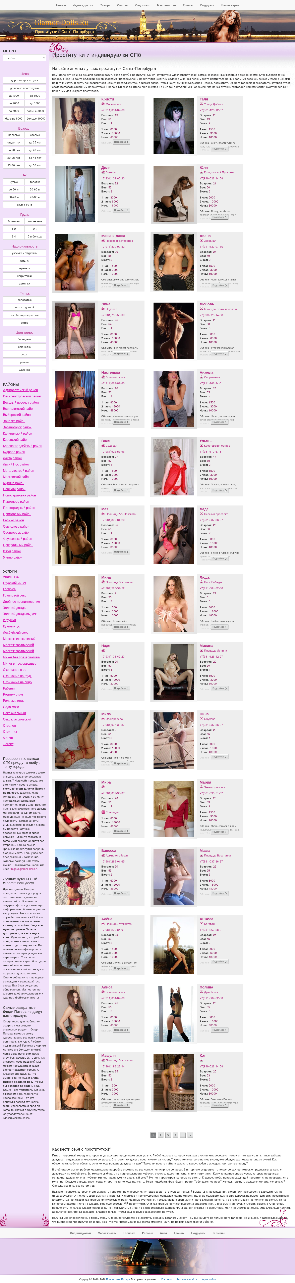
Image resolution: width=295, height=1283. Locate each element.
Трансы (188, 5)
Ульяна (206, 440)
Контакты (166, 1279)
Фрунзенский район (17, 538)
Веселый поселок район (21, 402)
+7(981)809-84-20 (113, 520)
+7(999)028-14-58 (211, 178)
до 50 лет (35, 165)
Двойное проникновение (21, 601)
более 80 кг (24, 205)
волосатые (25, 300)
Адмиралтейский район (20, 390)
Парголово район (16, 501)
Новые (61, 5)
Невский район (14, 489)
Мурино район (13, 483)
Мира (106, 782)
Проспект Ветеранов (119, 240)
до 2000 (14, 103)
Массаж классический (19, 638)
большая (14, 221)
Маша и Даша (113, 235)
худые (14, 182)
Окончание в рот (15, 669)
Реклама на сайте (187, 1279)
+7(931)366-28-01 (211, 930)
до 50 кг (14, 189)
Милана (206, 645)
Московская (113, 104)
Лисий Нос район (16, 464)
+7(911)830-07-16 (211, 247)
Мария (205, 782)
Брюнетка (24, 347)
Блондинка (25, 339)
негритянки (24, 276)
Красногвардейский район (22, 445)
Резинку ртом (13, 694)
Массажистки (166, 5)
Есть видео (113, 812)
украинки (24, 268)
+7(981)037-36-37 (211, 520)
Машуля (108, 1055)
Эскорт (105, 5)
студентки (13, 142)
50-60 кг (35, 189)
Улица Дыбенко (214, 104)
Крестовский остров (217, 445)
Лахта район (12, 458)
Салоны (122, 5)
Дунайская (211, 992)
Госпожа (9, 589)
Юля (204, 167)
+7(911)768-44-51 (211, 383)
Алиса (106, 987)
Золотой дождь (14, 607)
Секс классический (17, 719)
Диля (106, 167)
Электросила (114, 719)
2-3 (35, 229)
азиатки (24, 260)
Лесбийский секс (15, 632)
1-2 (14, 229)
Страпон (9, 725)
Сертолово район (16, 526)
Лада (204, 509)
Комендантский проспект (220, 309)
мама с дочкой (24, 307)
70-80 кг (35, 197)
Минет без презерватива (21, 657)
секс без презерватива (24, 315)
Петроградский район (19, 507)
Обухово (209, 719)
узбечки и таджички (24, 253)
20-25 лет (13, 158)
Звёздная (210, 240)
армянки (24, 283)
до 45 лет (35, 158)
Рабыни (9, 688)
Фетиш (8, 737)
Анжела (206, 372)
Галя (204, 99)
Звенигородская (214, 787)
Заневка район (14, 420)
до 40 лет (35, 150)
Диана (205, 235)
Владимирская (115, 377)
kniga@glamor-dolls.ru (24, 869)
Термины (218, 1233)
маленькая (35, 221)
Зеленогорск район (17, 427)
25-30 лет (13, 165)
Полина (206, 987)
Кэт (203, 1055)
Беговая (111, 172)
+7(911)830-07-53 (113, 247)
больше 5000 (35, 111)
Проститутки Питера (118, 1279)
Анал (163, 1233)
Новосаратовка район (19, 495)
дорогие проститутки (24, 80)
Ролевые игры (13, 700)
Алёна (106, 918)
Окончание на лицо (17, 682)
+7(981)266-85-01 (113, 930)
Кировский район (15, 439)
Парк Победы (213, 582)
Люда (205, 577)
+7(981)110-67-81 (211, 451)
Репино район (13, 520)
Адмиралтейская (117, 855)
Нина (204, 713)
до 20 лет (14, 150)
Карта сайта (209, 1279)
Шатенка (24, 369)
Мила (106, 577)
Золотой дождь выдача (20, 613)
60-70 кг (14, 197)
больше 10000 (36, 118)
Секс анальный (14, 713)
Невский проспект (216, 514)
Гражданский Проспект (219, 172)
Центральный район (18, 544)
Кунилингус (11, 626)
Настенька (110, 372)
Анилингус (11, 576)
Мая (105, 509)
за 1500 (35, 95)
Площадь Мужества (119, 924)
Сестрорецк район (17, 532)
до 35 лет (35, 142)
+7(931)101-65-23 (113, 178)
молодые (14, 135)
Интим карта (230, 5)
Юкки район (12, 551)
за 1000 (14, 95)
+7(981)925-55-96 (113, 451)
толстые (35, 182)
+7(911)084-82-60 (113, 110)
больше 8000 (13, 118)
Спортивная (212, 377)
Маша (205, 850)
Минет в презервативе (20, 663)
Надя (105, 645)
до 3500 (35, 103)
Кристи (107, 99)
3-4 (14, 236)
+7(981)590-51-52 (113, 588)
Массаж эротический (18, 645)
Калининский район (17, 433)
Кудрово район (14, 451)
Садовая (111, 309)
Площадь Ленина (215, 650)
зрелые (35, 135)
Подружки (207, 5)
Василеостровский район (22, 396)
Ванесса (108, 850)
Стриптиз (10, 731)
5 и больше (35, 236)
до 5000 (14, 111)
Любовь (207, 304)
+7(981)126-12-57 (211, 110)
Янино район (12, 557)
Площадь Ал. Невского (121, 514)
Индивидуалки (83, 5)
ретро (24, 322)
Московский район (17, 476)
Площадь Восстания (119, 582)
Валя (105, 440)
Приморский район (17, 514)
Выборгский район (17, 414)
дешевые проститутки (24, 88)
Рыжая (24, 362)
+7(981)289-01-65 (113, 861)
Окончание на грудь (17, 675)
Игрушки (9, 620)
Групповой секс (14, 595)
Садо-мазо (142, 5)
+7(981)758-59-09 (113, 315)
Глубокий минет (14, 582)
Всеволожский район (19, 408)
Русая (24, 354)
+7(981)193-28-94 (113, 1066)
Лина (105, 304)
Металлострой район (18, 470)
